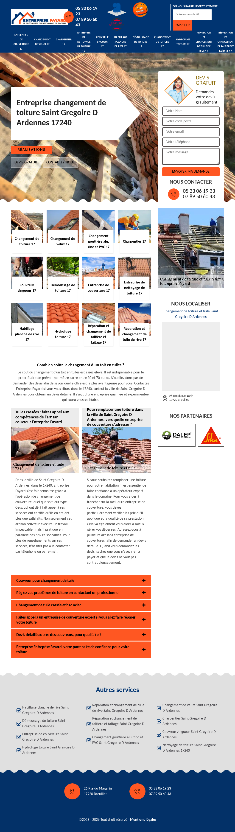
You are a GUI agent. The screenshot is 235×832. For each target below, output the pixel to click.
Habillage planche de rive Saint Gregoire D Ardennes (45, 710)
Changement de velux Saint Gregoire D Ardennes (189, 708)
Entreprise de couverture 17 (21, 42)
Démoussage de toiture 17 (141, 42)
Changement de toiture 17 (162, 42)
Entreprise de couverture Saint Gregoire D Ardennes (45, 737)
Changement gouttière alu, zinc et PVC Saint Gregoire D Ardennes (117, 740)
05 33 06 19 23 (86, 11)
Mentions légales (143, 820)
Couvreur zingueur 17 (102, 42)
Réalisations (31, 150)
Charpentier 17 (64, 42)
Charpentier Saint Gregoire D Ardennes (184, 721)
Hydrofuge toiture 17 (183, 42)
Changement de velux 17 (42, 42)
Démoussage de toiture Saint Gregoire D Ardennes (43, 723)
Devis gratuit (26, 162)
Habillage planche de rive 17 (120, 42)
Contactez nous (60, 162)
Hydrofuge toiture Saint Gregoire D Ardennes (48, 750)
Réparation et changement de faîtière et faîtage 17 (226, 42)
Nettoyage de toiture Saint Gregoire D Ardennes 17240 (189, 748)
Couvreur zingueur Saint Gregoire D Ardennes (189, 734)
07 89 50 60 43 (86, 22)
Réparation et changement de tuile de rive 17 (204, 42)
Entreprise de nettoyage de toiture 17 (84, 42)
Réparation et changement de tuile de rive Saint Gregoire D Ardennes (118, 708)
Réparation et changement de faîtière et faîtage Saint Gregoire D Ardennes (118, 724)
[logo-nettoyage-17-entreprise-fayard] (32, 17)
